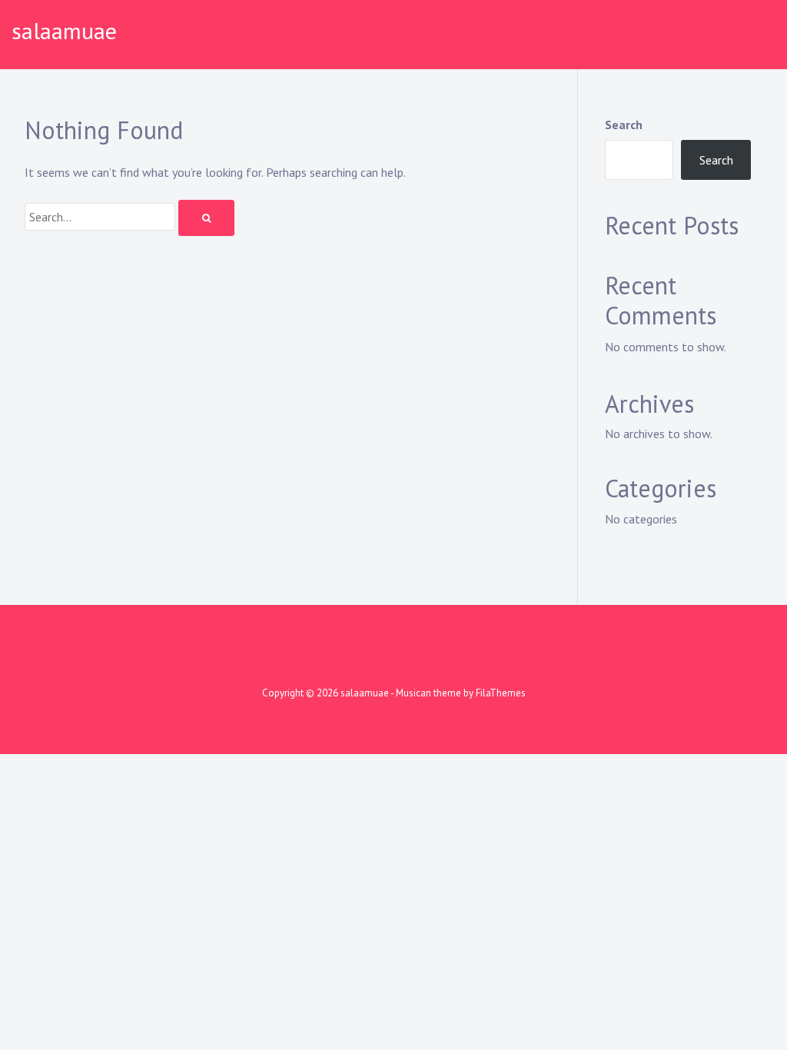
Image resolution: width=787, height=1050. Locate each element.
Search (624, 124)
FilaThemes (501, 692)
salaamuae (64, 30)
